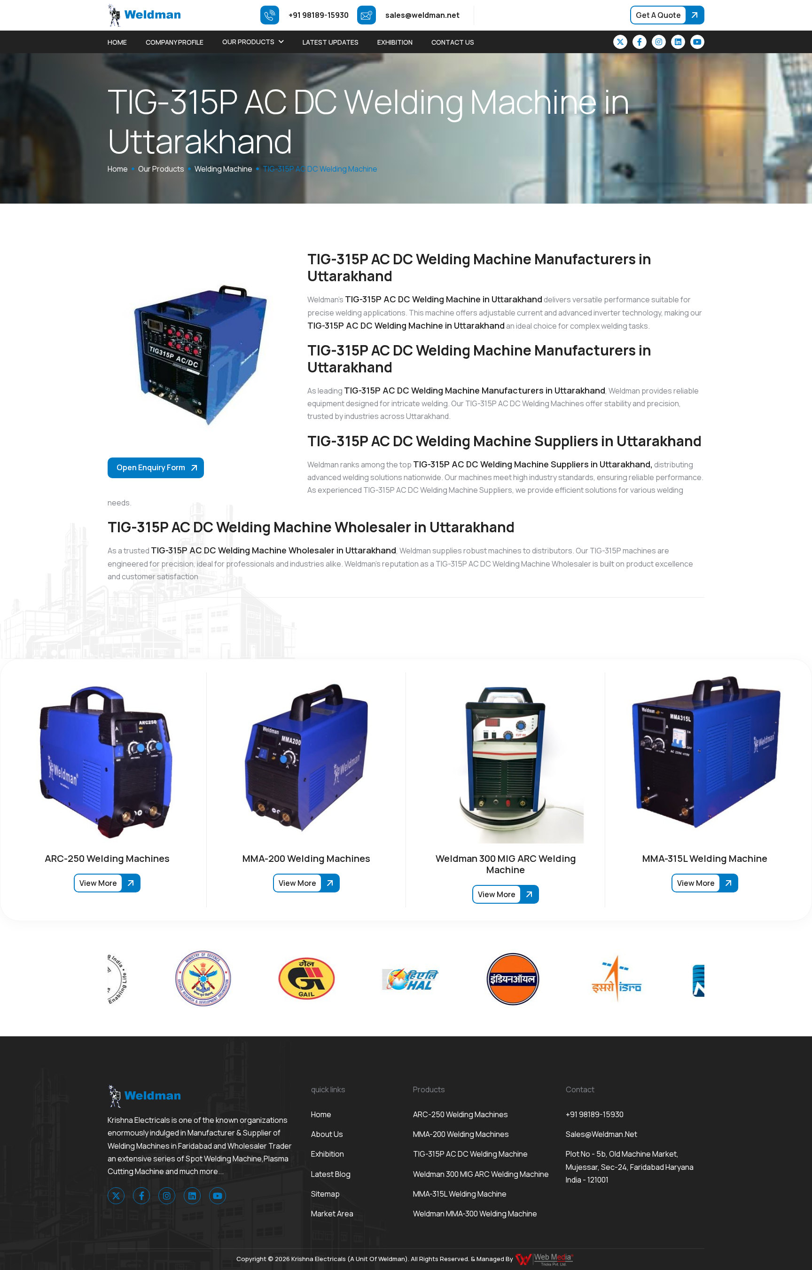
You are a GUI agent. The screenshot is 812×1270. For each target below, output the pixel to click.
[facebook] (639, 42)
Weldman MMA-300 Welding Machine (475, 1213)
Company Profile (174, 42)
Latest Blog (331, 1174)
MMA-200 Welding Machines (461, 1134)
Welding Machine (223, 169)
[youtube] (697, 42)
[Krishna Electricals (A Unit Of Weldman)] (144, 14)
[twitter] (620, 42)
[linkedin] (678, 42)
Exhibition (395, 42)
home (118, 169)
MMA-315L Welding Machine (460, 1194)
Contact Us (452, 42)
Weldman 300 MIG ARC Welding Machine (481, 1174)
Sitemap (325, 1194)
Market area (332, 1213)
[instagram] (659, 42)
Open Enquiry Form (151, 467)
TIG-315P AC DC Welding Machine (470, 1154)
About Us (327, 1134)
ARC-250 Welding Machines (460, 1114)
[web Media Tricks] (545, 1258)
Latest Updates (331, 42)
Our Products (248, 41)
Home (117, 42)
